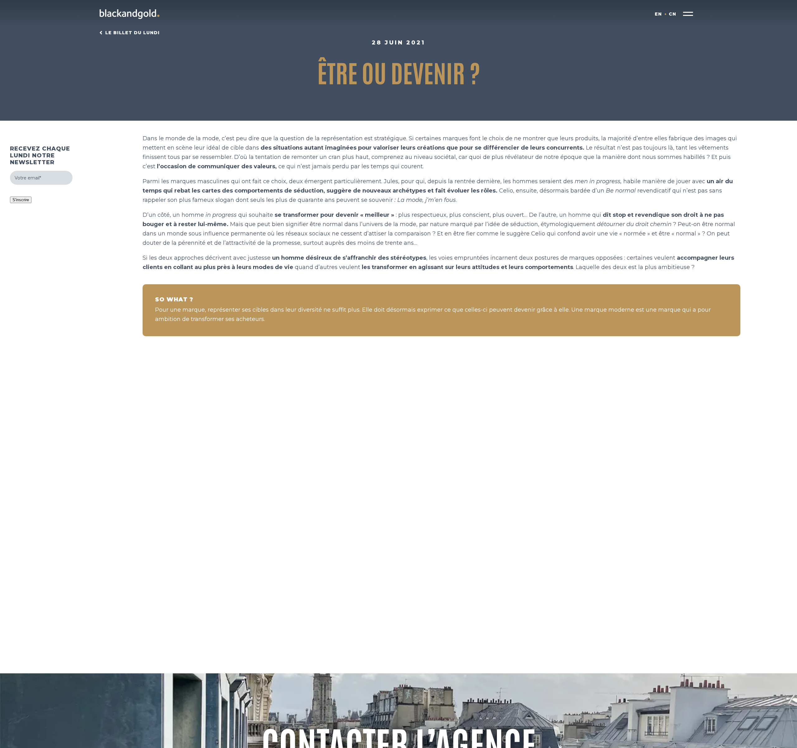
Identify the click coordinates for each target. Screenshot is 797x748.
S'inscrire (20, 199)
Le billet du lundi (132, 32)
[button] (688, 14)
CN (672, 14)
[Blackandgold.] (129, 14)
